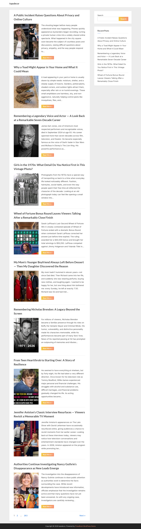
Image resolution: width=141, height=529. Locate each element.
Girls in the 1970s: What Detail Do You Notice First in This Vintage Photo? (111, 67)
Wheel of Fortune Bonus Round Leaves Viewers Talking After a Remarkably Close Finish (110, 78)
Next (82, 515)
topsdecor (14, 3)
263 (26, 515)
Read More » (48, 58)
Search (100, 15)
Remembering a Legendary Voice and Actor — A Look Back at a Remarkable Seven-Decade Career (111, 56)
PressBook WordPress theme (85, 526)
